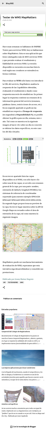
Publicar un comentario (12, 299)
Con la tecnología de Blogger (24, 427)
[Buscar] (43, 3)
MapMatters (13, 53)
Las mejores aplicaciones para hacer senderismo (18, 368)
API (4, 282)
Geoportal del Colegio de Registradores (16, 331)
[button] (4, 24)
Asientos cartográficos (10, 404)
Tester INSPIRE (13, 282)
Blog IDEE (10, 3)
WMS (21, 282)
